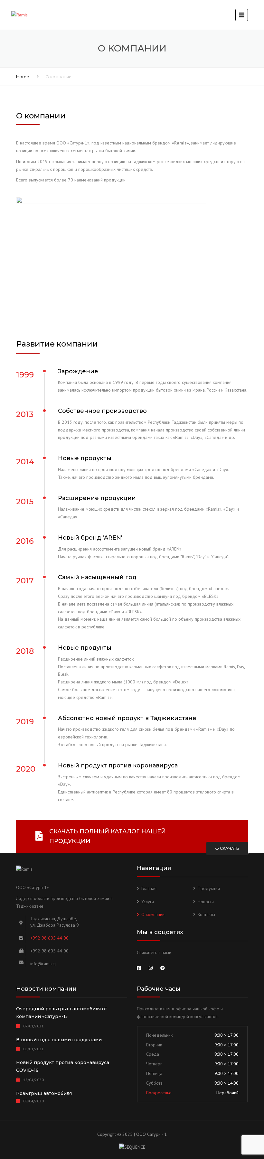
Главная (148, 888)
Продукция (209, 888)
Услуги (147, 901)
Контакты (206, 914)
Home (22, 76)
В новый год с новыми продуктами (59, 1040)
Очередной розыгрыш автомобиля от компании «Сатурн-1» (61, 1012)
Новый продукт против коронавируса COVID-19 (62, 1066)
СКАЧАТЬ (229, 848)
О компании (153, 914)
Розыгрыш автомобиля (44, 1093)
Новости (206, 901)
